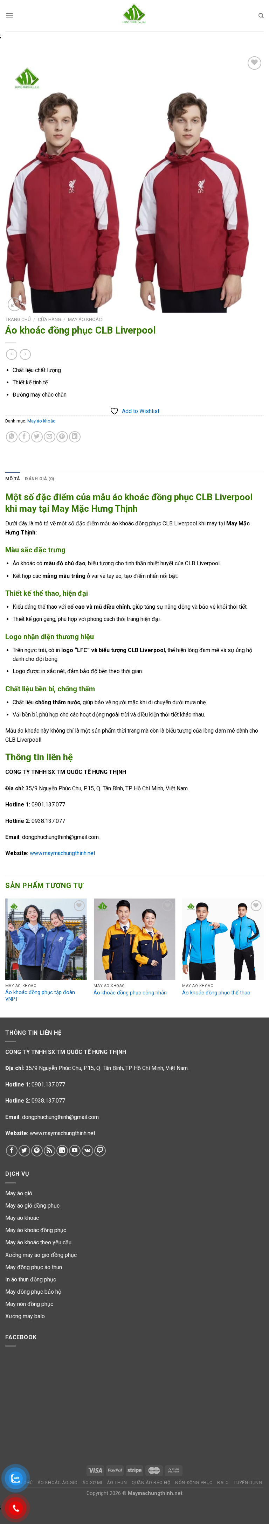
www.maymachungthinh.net (62, 853)
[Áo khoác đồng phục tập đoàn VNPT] (46, 939)
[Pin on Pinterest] (62, 437)
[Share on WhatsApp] (12, 437)
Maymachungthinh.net (155, 1493)
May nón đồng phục (29, 1304)
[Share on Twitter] (37, 437)
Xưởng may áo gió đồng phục (41, 1255)
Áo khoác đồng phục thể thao (216, 993)
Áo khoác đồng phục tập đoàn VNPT (40, 996)
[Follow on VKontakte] (87, 1150)
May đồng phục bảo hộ (33, 1291)
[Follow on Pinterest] (37, 1150)
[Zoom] (14, 304)
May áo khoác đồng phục (35, 1230)
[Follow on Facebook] (12, 1150)
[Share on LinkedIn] (75, 437)
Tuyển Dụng (248, 1482)
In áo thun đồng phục (30, 1279)
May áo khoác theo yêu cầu (38, 1242)
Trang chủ (18, 319)
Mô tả (12, 478)
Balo (223, 1482)
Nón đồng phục (194, 1482)
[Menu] (9, 15)
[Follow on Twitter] (24, 1150)
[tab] (12, 479)
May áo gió (18, 1193)
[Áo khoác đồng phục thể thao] (223, 939)
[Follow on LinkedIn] (62, 1150)
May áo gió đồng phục (32, 1205)
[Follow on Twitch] (100, 1150)
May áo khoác (85, 319)
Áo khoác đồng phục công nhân (130, 993)
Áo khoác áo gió (57, 1482)
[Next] (263, 957)
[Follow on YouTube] (75, 1150)
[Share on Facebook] (24, 437)
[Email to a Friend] (49, 437)
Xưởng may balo (25, 1316)
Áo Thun (117, 1482)
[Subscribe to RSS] (49, 1150)
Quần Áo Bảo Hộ (151, 1482)
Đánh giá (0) (39, 478)
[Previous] (5, 957)
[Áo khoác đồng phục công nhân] (134, 939)
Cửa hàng (49, 319)
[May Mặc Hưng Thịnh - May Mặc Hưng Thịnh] (134, 16)
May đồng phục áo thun (33, 1267)
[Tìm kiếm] (261, 15)
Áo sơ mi (92, 1482)
